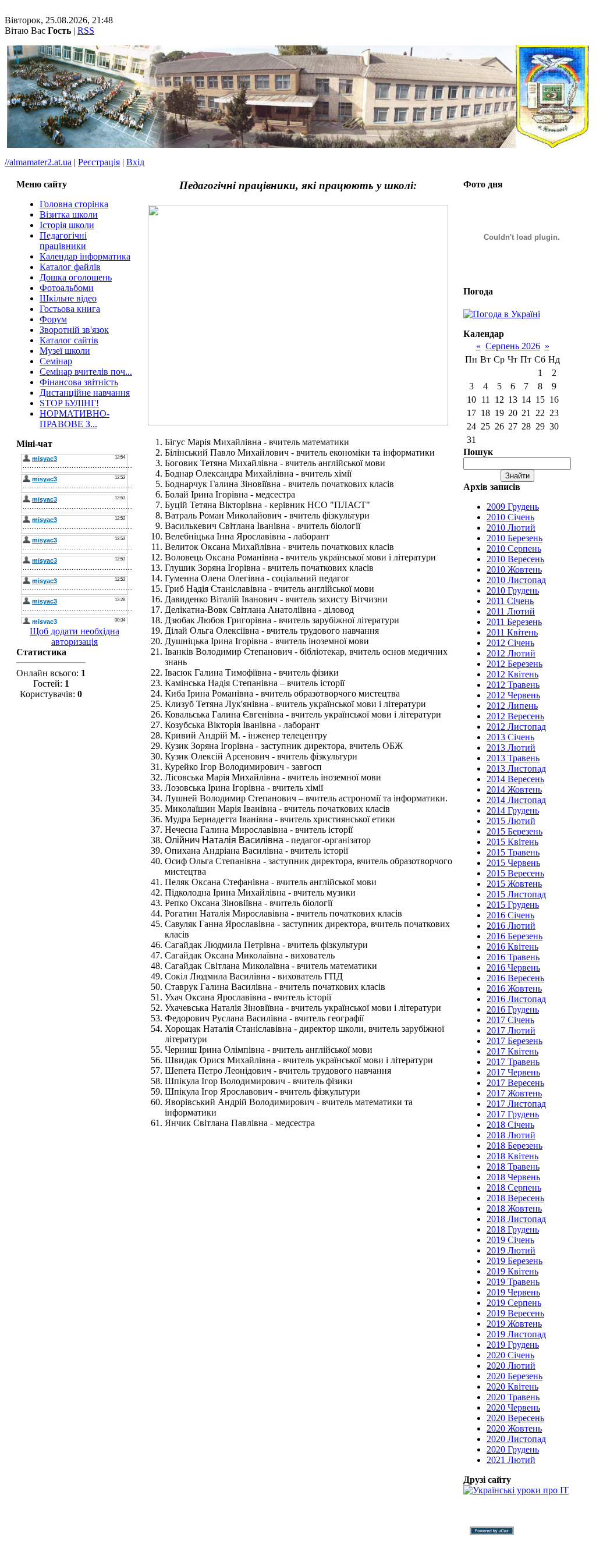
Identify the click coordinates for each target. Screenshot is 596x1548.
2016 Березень (514, 936)
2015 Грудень (513, 905)
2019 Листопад (516, 1334)
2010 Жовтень (514, 569)
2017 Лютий (511, 1030)
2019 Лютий (511, 1250)
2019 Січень (510, 1240)
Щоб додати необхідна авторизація (74, 636)
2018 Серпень (514, 1187)
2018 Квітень (512, 1156)
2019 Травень (513, 1282)
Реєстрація (99, 162)
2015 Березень (514, 831)
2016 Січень (510, 915)
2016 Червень (513, 967)
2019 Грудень (513, 1345)
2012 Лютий (511, 653)
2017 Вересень (515, 1083)
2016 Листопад (516, 999)
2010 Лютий (511, 527)
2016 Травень (513, 957)
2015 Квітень (512, 842)
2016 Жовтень (514, 988)
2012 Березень (514, 664)
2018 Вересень (515, 1198)
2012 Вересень (515, 716)
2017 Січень (510, 1020)
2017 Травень (513, 1062)
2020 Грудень (513, 1449)
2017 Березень (514, 1041)
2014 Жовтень (514, 789)
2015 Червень (513, 863)
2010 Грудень (513, 590)
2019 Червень (513, 1292)
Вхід (135, 162)
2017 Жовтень (514, 1093)
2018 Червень (513, 1177)
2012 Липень (512, 706)
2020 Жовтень (514, 1428)
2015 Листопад (516, 894)
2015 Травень (513, 852)
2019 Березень (514, 1261)
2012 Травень (513, 685)
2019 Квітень (512, 1271)
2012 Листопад (516, 727)
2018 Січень (510, 1125)
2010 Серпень (514, 548)
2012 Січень (510, 643)
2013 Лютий (511, 747)
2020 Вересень (515, 1418)
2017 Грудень (513, 1114)
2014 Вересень (515, 779)
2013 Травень (513, 758)
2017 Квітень (512, 1051)
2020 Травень (513, 1397)
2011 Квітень (512, 632)
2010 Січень (510, 517)
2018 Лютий (511, 1135)
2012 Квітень (512, 674)
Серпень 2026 (512, 346)
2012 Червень (513, 695)
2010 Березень (514, 538)
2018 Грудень (513, 1229)
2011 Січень (510, 601)
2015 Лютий (511, 821)
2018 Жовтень (514, 1208)
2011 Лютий (511, 611)
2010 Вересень (515, 559)
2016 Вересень (515, 978)
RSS (85, 30)
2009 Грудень (513, 507)
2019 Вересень (515, 1313)
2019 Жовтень (514, 1324)
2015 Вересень (515, 873)
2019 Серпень (514, 1303)
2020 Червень (513, 1407)
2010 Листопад (516, 580)
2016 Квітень (512, 946)
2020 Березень (514, 1376)
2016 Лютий (511, 926)
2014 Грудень (513, 810)
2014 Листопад (516, 800)
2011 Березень (514, 622)
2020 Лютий (511, 1366)
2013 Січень (510, 737)
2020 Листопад (516, 1439)
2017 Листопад (516, 1104)
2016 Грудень (513, 1009)
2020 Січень (510, 1355)
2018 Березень (514, 1146)
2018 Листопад (516, 1219)
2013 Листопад (516, 768)
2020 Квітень (512, 1386)
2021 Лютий (511, 1460)
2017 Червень (513, 1072)
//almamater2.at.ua (38, 162)
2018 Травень (513, 1166)
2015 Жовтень (514, 884)
